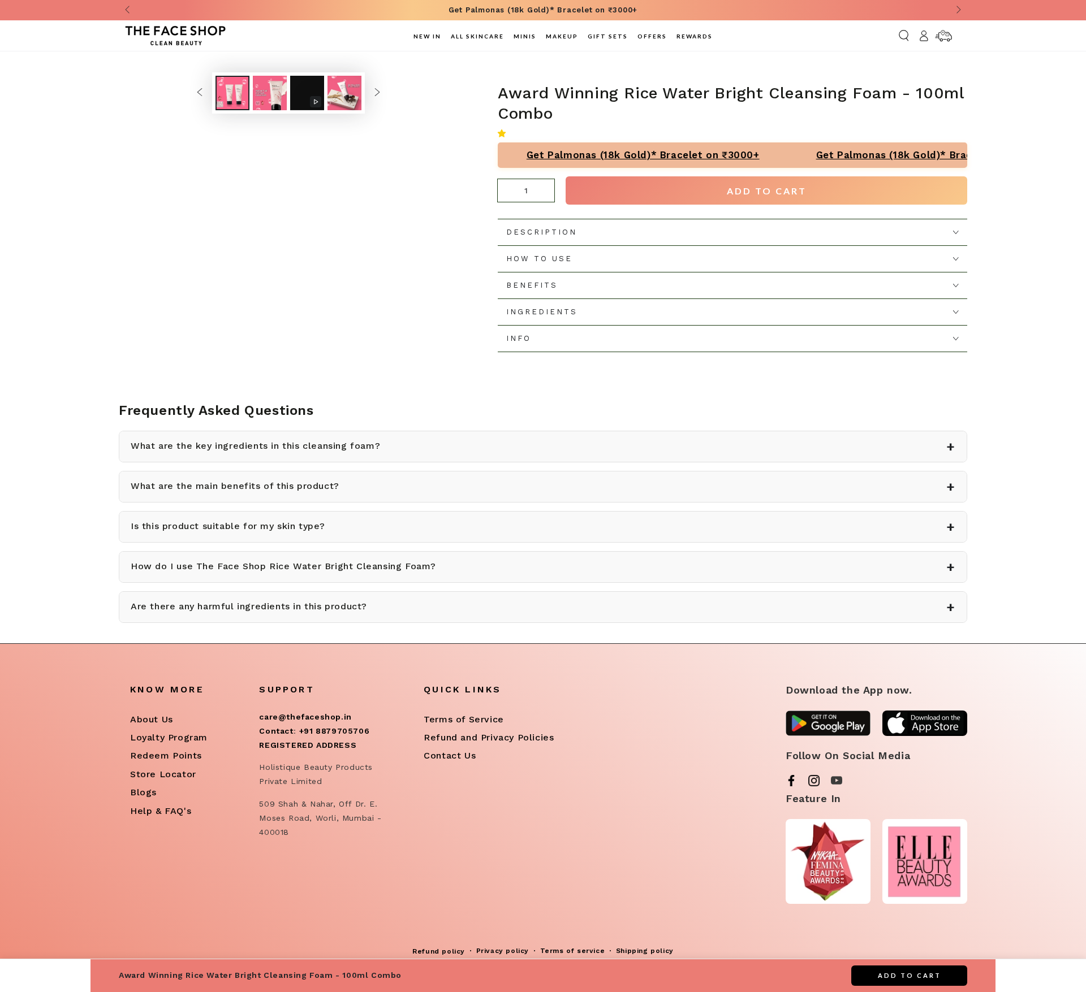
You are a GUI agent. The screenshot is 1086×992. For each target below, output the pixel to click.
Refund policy (438, 951)
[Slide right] (957, 10)
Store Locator (163, 774)
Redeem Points (166, 755)
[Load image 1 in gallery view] (232, 93)
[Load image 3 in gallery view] (344, 93)
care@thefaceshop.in (305, 716)
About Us (151, 719)
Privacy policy (502, 951)
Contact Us (450, 755)
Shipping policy (645, 951)
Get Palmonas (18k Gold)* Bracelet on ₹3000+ (618, 155)
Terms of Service (464, 719)
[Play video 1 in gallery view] (307, 93)
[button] (504, 133)
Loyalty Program (169, 737)
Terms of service (572, 951)
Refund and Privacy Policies (489, 737)
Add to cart (767, 190)
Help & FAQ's (160, 810)
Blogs (143, 792)
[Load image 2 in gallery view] (270, 93)
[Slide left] (128, 10)
